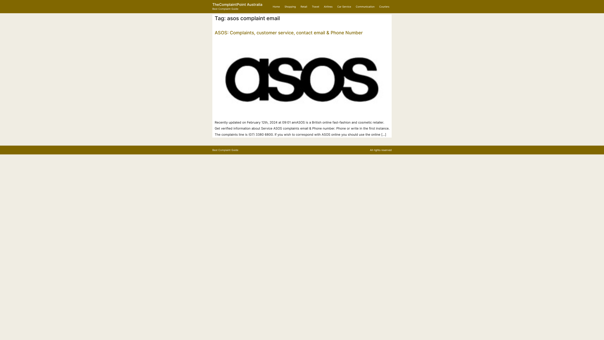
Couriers (384, 6)
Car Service (344, 6)
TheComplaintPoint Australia (237, 4)
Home (276, 6)
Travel (315, 6)
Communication (365, 6)
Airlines (328, 6)
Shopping (290, 6)
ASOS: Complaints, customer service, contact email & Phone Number (289, 32)
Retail (304, 6)
